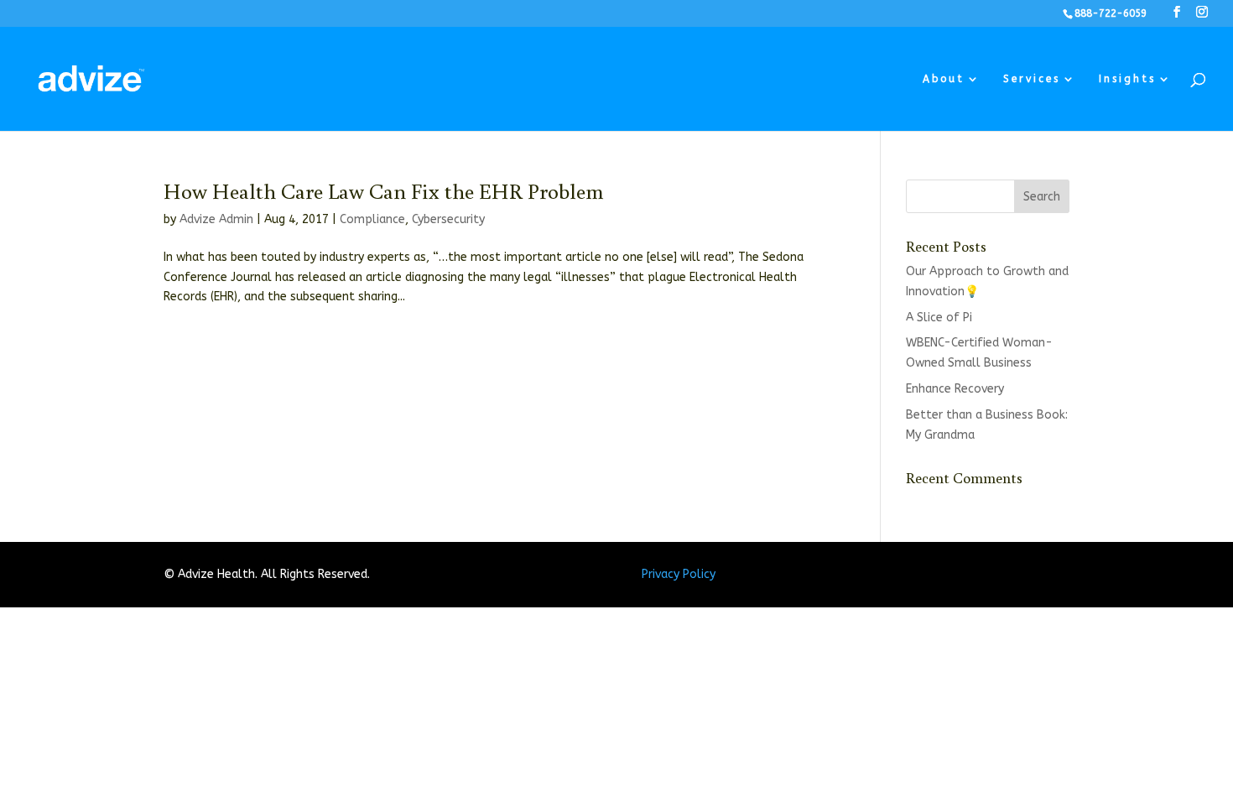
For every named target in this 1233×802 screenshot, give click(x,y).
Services (1031, 79)
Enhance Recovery (955, 389)
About (944, 79)
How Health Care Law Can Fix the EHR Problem (384, 190)
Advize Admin (216, 219)
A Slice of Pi (939, 317)
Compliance (372, 219)
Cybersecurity (448, 219)
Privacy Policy (678, 574)
